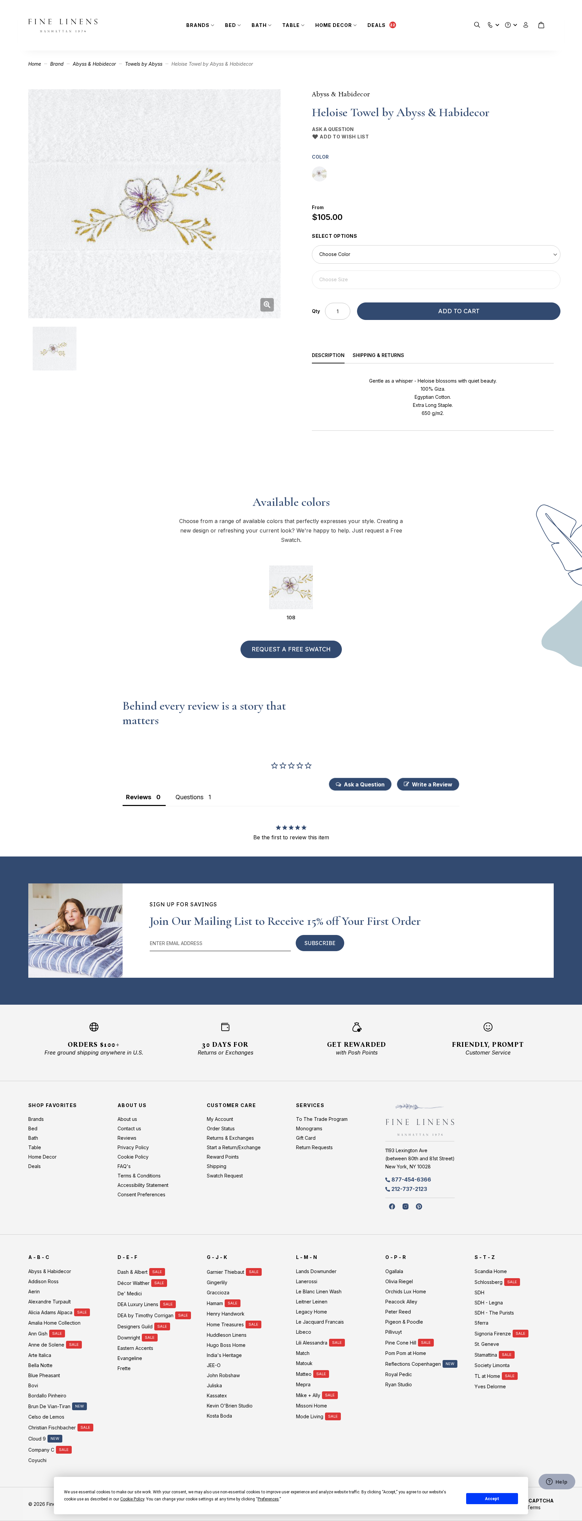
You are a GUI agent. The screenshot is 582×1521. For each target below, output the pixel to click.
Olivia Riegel (399, 1281)
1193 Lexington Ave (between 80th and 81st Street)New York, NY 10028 (420, 1158)
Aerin (34, 1291)
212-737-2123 (409, 1189)
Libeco (303, 1332)
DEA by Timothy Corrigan (145, 1315)
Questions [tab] (189, 797)
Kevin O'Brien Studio (230, 1406)
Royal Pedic (398, 1374)
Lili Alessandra (311, 1343)
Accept (492, 1498)
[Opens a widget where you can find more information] (556, 1482)
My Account (220, 1119)
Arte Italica (39, 1355)
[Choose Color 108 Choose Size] (436, 267)
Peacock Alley (401, 1301)
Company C (41, 1450)
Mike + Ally (308, 1395)
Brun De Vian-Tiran (49, 1406)
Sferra (481, 1323)
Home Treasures (225, 1324)
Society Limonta (492, 1365)
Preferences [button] (268, 1499)
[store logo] (62, 25)
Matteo (304, 1374)
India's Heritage (224, 1355)
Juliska (214, 1385)
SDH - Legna (489, 1302)
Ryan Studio (398, 1384)
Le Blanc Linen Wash (319, 1291)
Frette (124, 1368)
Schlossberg (489, 1282)
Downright (129, 1337)
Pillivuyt (393, 1332)
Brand (57, 64)
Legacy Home (311, 1312)
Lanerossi (306, 1281)
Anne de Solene (46, 1345)
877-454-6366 (411, 1179)
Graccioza (218, 1292)
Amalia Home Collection (54, 1323)
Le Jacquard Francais (320, 1322)
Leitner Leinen (311, 1301)
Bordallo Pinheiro (47, 1395)
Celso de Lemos (46, 1417)
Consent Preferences (141, 1194)
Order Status (221, 1128)
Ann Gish (37, 1333)
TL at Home (487, 1376)
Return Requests (314, 1147)
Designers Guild (135, 1326)
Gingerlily (217, 1282)
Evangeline (130, 1358)
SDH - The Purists (494, 1313)
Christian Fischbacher (52, 1427)
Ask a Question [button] (364, 784)
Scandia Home (491, 1271)
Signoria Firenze (493, 1333)
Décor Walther (134, 1283)
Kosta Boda (219, 1416)
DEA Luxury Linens (138, 1304)
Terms (534, 1507)
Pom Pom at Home (405, 1353)
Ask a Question (333, 129)
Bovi (33, 1385)
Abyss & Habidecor (94, 64)
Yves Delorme (490, 1386)
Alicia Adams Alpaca (50, 1312)
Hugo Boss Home (226, 1345)
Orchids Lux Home (405, 1291)
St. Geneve (487, 1344)
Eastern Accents (135, 1348)
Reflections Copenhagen (413, 1364)
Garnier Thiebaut (225, 1272)
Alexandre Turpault (49, 1301)
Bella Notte (40, 1365)
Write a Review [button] (432, 784)
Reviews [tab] (138, 797)
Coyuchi (37, 1460)
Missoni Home (311, 1406)
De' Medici (130, 1293)
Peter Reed (398, 1312)
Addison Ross (43, 1281)
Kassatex (217, 1395)
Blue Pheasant (44, 1375)
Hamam (215, 1303)
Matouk (304, 1363)
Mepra (303, 1384)
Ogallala (394, 1271)
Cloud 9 (37, 1439)
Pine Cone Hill (400, 1343)
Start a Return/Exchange (234, 1147)
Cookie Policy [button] (132, 1499)
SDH (479, 1292)
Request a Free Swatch (291, 649)
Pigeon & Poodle (404, 1322)
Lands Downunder (316, 1271)
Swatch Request (225, 1175)
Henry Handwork (226, 1314)
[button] (490, 23)
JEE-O (214, 1365)
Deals (376, 25)
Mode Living (309, 1416)
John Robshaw (223, 1375)
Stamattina (486, 1355)
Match (303, 1353)
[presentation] (332, 356)
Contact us (129, 1128)
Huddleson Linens (227, 1335)
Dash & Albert (133, 1272)
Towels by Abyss (143, 64)
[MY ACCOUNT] (525, 25)
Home (34, 64)
